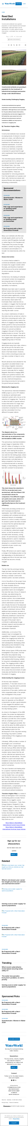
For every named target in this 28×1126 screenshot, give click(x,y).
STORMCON (14, 1092)
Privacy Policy (5, 1102)
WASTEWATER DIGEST (14, 1089)
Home (3, 12)
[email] (19, 45)
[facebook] (8, 45)
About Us (4, 1099)
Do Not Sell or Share (17, 1099)
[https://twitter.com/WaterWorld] (16, 1080)
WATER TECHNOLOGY (14, 1094)
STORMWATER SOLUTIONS (14, 1087)
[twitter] (14, 45)
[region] (14, 1119)
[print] (25, 45)
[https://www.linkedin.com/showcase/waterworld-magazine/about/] (13, 1080)
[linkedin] (11, 45)
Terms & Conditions (13, 1102)
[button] (3, 4)
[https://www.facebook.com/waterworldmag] (11, 1080)
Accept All (14, 1122)
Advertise (9, 1099)
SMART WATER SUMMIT (14, 1090)
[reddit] (16, 45)
